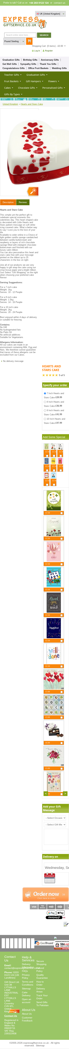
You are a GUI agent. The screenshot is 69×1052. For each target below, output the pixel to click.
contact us (59, 2)
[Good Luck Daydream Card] (54, 714)
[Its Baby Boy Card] (54, 586)
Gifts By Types (12, 94)
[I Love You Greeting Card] (60, 463)
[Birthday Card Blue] (46, 463)
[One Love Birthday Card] (54, 688)
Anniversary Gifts (50, 60)
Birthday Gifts (30, 60)
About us (43, 8)
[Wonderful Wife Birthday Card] (54, 765)
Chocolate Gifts (26, 87)
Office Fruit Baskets (38, 68)
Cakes (7, 87)
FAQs (25, 971)
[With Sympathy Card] (54, 509)
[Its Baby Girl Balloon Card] (54, 561)
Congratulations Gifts (14, 68)
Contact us (60, 8)
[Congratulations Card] (54, 637)
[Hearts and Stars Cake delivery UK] (32, 192)
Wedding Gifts (59, 68)
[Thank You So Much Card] (54, 612)
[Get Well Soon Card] (46, 448)
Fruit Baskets (11, 81)
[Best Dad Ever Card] (53, 477)
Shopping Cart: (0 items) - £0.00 (47, 46)
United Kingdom (10, 104)
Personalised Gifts (52, 87)
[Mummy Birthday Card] (54, 791)
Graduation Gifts (11, 60)
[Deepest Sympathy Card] (54, 535)
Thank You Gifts (48, 64)
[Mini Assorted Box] (54, 739)
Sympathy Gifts (28, 64)
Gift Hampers (33, 81)
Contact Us (10, 1015)
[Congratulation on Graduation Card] (60, 448)
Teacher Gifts (11, 74)
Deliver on (50, 878)
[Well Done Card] (54, 663)
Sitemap (26, 988)
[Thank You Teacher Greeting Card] (53, 448)
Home (34, 8)
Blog (51, 8)
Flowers (52, 81)
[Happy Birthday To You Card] (53, 463)
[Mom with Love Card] (46, 477)
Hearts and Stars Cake (32, 104)
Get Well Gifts (10, 64)
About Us (27, 1013)
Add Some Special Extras (54, 439)
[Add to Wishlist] (66, 924)
